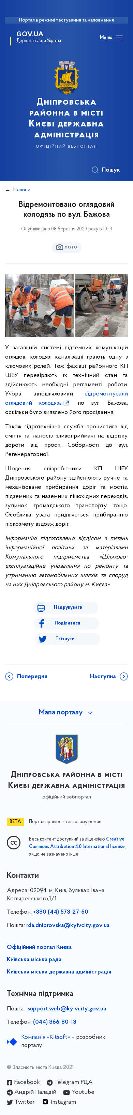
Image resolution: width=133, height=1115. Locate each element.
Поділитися (67, 623)
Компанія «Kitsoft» (45, 1037)
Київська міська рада (34, 960)
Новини (21, 189)
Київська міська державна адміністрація (59, 972)
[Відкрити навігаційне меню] (119, 38)
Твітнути (65, 639)
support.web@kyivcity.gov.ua (67, 1009)
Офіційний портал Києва (39, 947)
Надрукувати (68, 607)
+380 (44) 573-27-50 (60, 912)
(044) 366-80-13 (54, 1022)
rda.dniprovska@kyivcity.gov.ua (67, 926)
